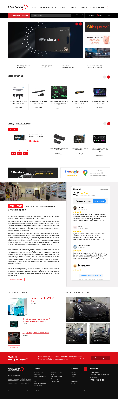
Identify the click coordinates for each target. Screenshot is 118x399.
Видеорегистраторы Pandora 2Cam (35, 333)
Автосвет (53, 374)
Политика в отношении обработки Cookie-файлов (68, 391)
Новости (73, 372)
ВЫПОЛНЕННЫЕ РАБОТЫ (77, 293)
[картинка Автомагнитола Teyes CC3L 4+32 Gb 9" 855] (100, 92)
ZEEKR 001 (72, 318)
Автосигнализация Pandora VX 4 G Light (36, 135)
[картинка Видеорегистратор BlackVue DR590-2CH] (59, 139)
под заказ (80, 111)
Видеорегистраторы (56, 372)
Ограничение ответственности (92, 391)
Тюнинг (35, 381)
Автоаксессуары (55, 379)
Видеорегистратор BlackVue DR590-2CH (59, 148)
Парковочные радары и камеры (42, 379)
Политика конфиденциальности (16, 391)
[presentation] (76, 24)
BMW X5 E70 (72, 340)
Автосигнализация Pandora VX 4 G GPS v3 (79, 148)
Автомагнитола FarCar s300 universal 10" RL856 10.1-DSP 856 (100, 149)
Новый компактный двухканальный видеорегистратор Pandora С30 (36, 320)
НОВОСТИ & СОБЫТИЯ (18, 293)
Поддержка (74, 381)
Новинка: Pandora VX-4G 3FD (42, 299)
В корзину (19, 111)
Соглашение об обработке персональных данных (40, 391)
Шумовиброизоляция (56, 376)
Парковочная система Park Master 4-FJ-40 (79, 102)
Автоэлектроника (38, 372)
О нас (34, 7)
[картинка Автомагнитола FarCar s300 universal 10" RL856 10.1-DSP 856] (100, 139)
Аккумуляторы (55, 381)
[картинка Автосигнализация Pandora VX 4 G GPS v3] (79, 139)
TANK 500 (95, 340)
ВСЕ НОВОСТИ (14, 347)
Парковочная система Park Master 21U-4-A (38, 102)
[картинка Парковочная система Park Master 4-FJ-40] (79, 92)
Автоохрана (37, 374)
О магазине (74, 379)
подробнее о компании (16, 279)
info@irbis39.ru (94, 377)
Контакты (83, 7)
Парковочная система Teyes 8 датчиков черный (18, 102)
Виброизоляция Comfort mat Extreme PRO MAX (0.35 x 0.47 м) (59, 103)
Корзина (92, 15)
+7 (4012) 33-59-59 (98, 7)
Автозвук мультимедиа (40, 376)
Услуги (62, 7)
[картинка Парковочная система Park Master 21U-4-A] (38, 92)
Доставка (72, 7)
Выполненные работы (48, 7)
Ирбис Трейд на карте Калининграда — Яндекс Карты (91, 279)
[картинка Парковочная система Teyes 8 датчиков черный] (18, 92)
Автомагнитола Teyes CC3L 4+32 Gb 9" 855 (100, 102)
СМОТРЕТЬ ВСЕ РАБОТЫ (74, 347)
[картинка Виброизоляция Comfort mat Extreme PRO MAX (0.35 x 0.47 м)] (59, 92)
